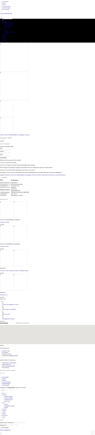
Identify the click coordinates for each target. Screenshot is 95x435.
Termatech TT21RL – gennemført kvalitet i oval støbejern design (14, 271)
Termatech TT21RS (4, 246)
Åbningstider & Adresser (9, 32)
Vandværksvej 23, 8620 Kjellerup (9, 363)
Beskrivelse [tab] (4, 177)
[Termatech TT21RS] (13, 241)
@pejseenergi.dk (14, 356)
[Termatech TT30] (13, 290)
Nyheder (4, 3)
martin (9, 356)
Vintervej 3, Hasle (6, 351)
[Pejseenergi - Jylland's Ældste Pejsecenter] (6, 13)
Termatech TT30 (3, 295)
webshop (4, 37)
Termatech (27, 135)
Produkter (4, 35)
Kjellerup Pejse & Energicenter (22, 323)
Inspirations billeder (8, 24)
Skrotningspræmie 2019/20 (8, 319)
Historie (6, 30)
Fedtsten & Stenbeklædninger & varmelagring (14, 135)
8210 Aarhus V (5, 352)
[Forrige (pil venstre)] (0, 434)
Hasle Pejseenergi (4, 323)
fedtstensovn (51, 175)
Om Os (3, 29)
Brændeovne (8, 175)
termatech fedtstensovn (60, 175)
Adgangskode (3, 425)
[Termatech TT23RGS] (13, 217)
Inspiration (4, 21)
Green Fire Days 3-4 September (9, 309)
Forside (3, 19)
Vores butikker (5, 1)
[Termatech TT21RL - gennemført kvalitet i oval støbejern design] (13, 266)
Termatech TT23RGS (4, 222)
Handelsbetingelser (6, 8)
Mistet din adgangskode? (5, 430)
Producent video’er (8, 26)
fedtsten (46, 175)
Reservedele (4, 42)
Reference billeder (8, 23)
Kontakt (4, 5)
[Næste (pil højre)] (1, 434)
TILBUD (3, 38)
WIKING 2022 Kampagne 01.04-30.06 (10, 304)
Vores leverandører (6, 6)
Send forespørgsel (3, 157)
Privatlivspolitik (5, 9)
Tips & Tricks (7, 27)
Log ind (7, 427)
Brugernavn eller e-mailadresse (7, 423)
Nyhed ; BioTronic (6, 314)
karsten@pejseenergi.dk (9, 366)
